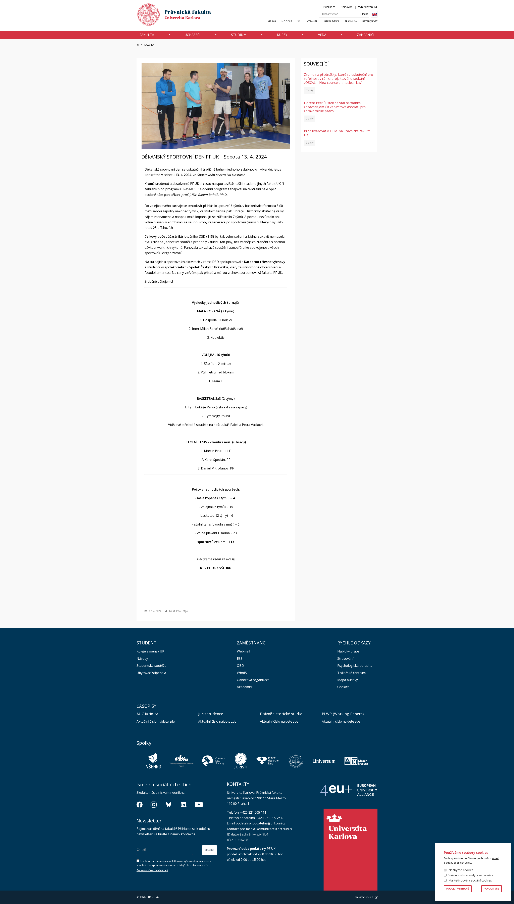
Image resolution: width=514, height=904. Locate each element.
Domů (138, 45)
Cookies (343, 687)
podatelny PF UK (262, 848)
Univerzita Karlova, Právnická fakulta (254, 792)
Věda (322, 35)
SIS (298, 21)
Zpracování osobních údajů (152, 870)
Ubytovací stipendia (151, 673)
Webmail (243, 651)
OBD (240, 665)
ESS (239, 658)
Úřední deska (331, 21)
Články (309, 90)
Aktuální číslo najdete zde (156, 721)
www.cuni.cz (364, 897)
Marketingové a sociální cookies (470, 880)
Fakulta (147, 35)
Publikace (329, 7)
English (374, 14)
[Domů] (170, 15)
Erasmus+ (351, 21)
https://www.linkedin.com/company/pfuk (184, 805)
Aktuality (149, 44)
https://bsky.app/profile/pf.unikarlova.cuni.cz (169, 805)
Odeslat (209, 850)
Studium (239, 35)
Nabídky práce (348, 651)
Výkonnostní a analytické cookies (471, 875)
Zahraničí (365, 35)
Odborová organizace (253, 680)
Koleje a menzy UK (150, 651)
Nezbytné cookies (461, 870)
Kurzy (282, 35)
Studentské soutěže (151, 665)
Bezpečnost (369, 21)
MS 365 (272, 21)
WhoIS (242, 673)
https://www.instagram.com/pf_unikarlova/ (154, 805)
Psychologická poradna (354, 665)
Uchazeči (192, 35)
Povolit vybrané (457, 888)
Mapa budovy (347, 680)
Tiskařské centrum (351, 673)
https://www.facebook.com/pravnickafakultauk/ (140, 805)
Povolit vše (491, 888)
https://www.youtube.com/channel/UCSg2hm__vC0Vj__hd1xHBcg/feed (199, 805)
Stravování (345, 658)
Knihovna (347, 7)
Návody (142, 658)
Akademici (244, 687)
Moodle (286, 21)
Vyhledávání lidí (367, 7)
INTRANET (311, 21)
